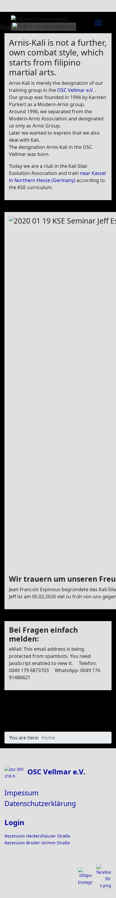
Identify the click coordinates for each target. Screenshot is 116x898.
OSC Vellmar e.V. (75, 90)
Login (14, 822)
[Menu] (98, 23)
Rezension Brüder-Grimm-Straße (37, 843)
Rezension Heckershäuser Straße (37, 836)
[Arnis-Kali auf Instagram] (85, 876)
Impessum (21, 792)
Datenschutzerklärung (40, 803)
